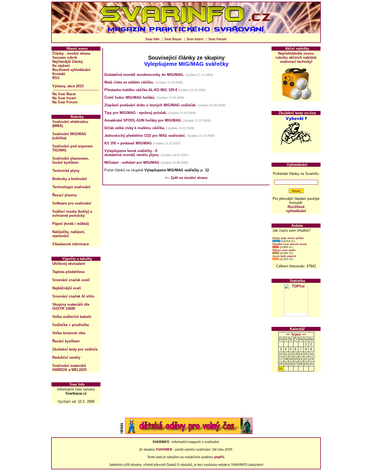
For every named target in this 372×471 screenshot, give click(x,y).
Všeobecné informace (70, 244)
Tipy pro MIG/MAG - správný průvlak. (135, 113)
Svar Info (152, 39)
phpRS (219, 457)
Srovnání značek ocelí (71, 280)
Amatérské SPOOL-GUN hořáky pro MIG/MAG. (143, 120)
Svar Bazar (173, 39)
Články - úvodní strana (71, 53)
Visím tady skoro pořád (287, 238)
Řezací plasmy (64, 195)
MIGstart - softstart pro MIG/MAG (131, 162)
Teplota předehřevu (68, 272)
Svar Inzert (195, 39)
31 (281, 369)
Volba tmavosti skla (68, 333)
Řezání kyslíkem (66, 341)
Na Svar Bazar (64, 94)
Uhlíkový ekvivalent (68, 264)
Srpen (296, 334)
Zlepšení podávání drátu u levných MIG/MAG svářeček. (150, 105)
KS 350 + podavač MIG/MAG (128, 143)
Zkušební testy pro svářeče (74, 349)
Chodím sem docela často (289, 244)
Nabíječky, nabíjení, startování (68, 234)
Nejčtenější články (67, 62)
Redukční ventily (66, 357)
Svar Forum (217, 39)
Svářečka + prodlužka (70, 325)
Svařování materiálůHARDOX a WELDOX (69, 368)
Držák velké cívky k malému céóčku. (134, 128)
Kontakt (58, 74)
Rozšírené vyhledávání (71, 70)
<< (288, 334)
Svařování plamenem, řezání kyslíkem (70, 160)
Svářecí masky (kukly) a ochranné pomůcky (72, 213)
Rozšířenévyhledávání (296, 209)
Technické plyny (66, 171)
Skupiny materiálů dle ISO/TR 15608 (70, 306)
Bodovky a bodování (69, 179)
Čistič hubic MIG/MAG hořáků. (129, 97)
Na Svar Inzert (64, 98)
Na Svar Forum (65, 102)
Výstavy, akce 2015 (68, 86)
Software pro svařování (71, 203)
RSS (56, 78)
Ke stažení (61, 66)
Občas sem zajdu (283, 250)
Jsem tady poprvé (284, 256)
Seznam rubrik (64, 57)
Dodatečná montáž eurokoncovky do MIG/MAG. (144, 75)
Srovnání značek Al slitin (73, 296)
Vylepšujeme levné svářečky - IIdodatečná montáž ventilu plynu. (132, 153)
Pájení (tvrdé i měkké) (70, 224)
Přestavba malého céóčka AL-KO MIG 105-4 (140, 90)
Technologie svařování (71, 187)
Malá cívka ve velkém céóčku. (129, 82)
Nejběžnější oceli (66, 288)
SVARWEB (164, 449)
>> (304, 334)
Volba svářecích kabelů (71, 317)
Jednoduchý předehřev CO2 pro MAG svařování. (145, 136)
